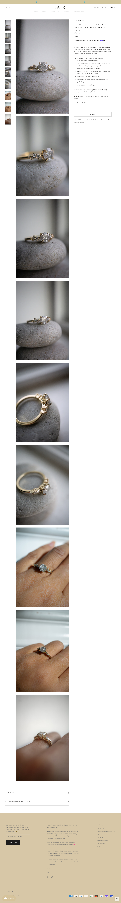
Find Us (99, 834)
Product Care (100, 828)
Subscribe (13, 842)
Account (96, 7)
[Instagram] (52, 877)
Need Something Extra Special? (18, 801)
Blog (98, 847)
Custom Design (80, 12)
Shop (36, 12)
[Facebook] (80, 102)
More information (82, 129)
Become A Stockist (102, 840)
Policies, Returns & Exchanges (106, 831)
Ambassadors (101, 843)
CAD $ (6, 7)
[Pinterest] (84, 102)
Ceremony (55, 12)
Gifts (44, 12)
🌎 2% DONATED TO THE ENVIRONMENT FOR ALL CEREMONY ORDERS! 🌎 (60, 2)
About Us (66, 12)
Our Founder (100, 825)
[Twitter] (82, 102)
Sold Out (92, 114)
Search (104, 7)
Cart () (113, 7)
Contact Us (100, 837)
